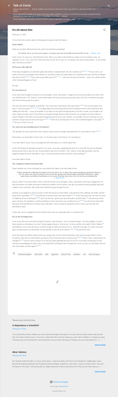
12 (37, 108)
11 (35, 108)
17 (86, 153)
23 (103, 223)
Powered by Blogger (60, 382)
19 (74, 195)
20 (39, 197)
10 (33, 108)
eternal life (38, 254)
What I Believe (19, 352)
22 (83, 200)
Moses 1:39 (95, 53)
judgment (54, 254)
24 (74, 229)
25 (81, 237)
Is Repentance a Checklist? (25, 325)
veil (84, 254)
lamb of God (65, 254)
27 (39, 245)
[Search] (109, 6)
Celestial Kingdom (25, 254)
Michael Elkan (64, 386)
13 (47, 119)
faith (46, 254)
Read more (100, 345)
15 (13, 122)
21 (87, 197)
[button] (104, 30)
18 (34, 195)
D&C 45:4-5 (60, 178)
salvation (76, 254)
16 (99, 131)
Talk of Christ (22, 5)
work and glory (94, 254)
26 (22, 240)
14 (49, 119)
